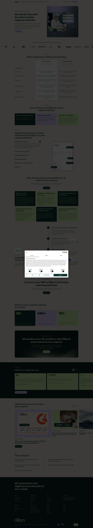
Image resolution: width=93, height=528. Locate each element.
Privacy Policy (62, 264)
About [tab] (61, 255)
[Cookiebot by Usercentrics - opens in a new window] (63, 252)
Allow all (60, 275)
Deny (32, 275)
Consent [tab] (32, 255)
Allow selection (46, 275)
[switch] (41, 271)
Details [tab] (46, 255)
